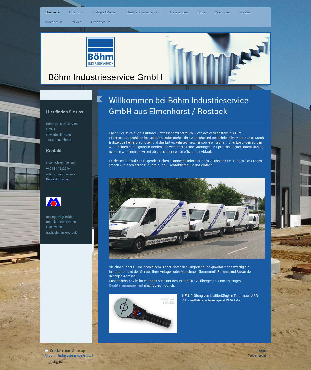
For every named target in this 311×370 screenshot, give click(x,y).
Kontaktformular (57, 179)
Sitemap (78, 350)
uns (226, 271)
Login (261, 350)
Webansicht (257, 355)
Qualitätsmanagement (126, 285)
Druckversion (60, 350)
